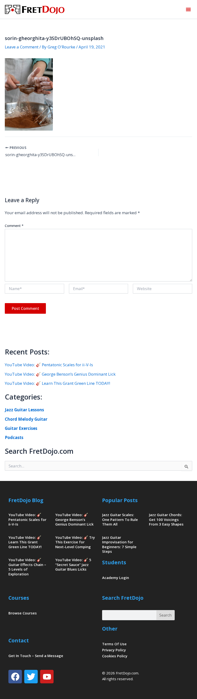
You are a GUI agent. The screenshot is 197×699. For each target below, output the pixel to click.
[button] (188, 9)
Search (165, 615)
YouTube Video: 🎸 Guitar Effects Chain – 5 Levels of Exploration (27, 566)
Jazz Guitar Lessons (24, 410)
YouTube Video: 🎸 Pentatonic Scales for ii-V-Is (49, 364)
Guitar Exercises (21, 428)
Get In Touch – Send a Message (35, 655)
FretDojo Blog (25, 500)
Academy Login (115, 577)
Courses (18, 597)
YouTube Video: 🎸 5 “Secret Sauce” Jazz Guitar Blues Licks (73, 564)
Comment (14, 225)
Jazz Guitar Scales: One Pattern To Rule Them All (120, 519)
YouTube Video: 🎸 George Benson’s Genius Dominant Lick (60, 374)
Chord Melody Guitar (26, 419)
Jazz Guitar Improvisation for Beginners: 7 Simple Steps (119, 544)
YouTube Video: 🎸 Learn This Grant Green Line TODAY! (57, 383)
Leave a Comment (21, 47)
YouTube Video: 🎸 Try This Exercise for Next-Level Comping (75, 542)
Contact (18, 640)
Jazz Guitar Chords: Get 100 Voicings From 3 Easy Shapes (166, 519)
